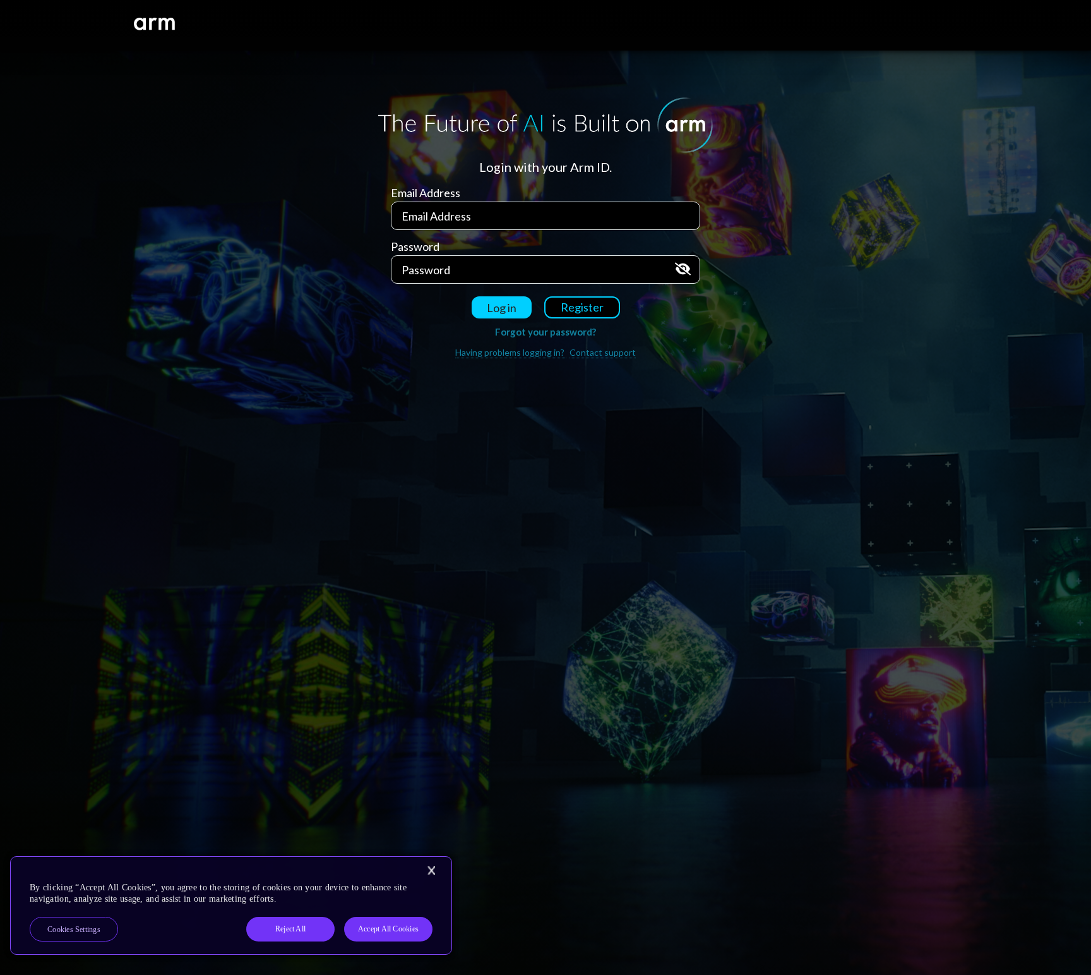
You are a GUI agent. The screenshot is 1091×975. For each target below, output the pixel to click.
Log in (501, 308)
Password (415, 246)
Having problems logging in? (510, 352)
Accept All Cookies (388, 928)
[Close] (431, 871)
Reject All (290, 928)
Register (582, 307)
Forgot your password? (545, 331)
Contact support (602, 352)
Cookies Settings (73, 929)
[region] (231, 905)
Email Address (425, 193)
